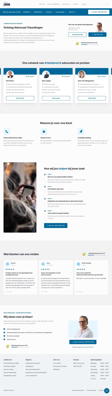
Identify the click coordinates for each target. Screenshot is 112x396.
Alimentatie (37, 12)
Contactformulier (77, 34)
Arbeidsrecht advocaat (33, 363)
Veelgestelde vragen (10, 375)
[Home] (7, 4)
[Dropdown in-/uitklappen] (70, 4)
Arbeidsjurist (29, 366)
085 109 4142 (98, 34)
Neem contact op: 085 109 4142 (84, 342)
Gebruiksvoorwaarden (78, 390)
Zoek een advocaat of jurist (12, 12)
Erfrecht (71, 12)
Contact (75, 4)
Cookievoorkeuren (103, 390)
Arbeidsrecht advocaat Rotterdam (36, 372)
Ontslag (48, 12)
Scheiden (26, 12)
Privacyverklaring (91, 390)
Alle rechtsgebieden (53, 4)
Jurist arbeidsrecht (31, 375)
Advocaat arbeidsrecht (33, 369)
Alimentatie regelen (9, 366)
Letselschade (60, 12)
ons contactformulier (88, 347)
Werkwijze (56, 369)
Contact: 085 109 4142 (99, 12)
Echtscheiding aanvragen (11, 363)
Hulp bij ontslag (8, 369)
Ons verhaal (57, 363)
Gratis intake (20, 98)
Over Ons (42, 4)
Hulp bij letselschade (10, 372)
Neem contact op (78, 363)
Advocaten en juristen (60, 366)
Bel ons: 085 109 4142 (57, 225)
